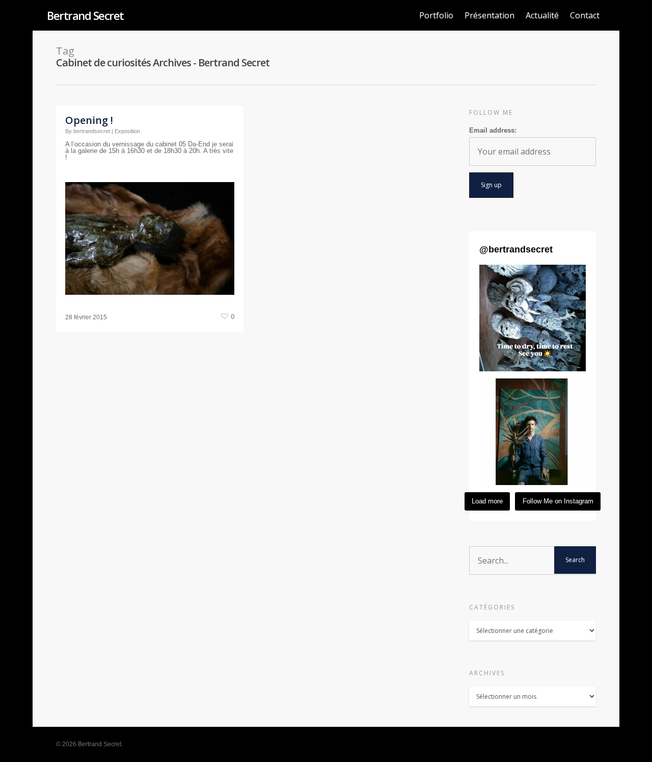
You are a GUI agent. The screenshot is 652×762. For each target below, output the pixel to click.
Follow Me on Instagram (558, 501)
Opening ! (89, 120)
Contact (585, 15)
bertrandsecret (91, 131)
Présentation (489, 15)
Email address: (493, 130)
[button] (532, 318)
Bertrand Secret (85, 15)
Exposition (127, 131)
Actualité (542, 15)
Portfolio (436, 15)
